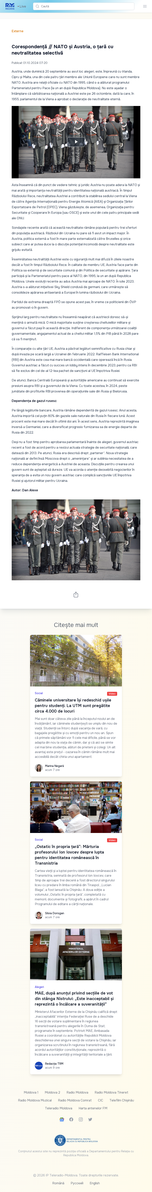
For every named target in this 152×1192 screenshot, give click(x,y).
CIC (100, 1100)
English (95, 1183)
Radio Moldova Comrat (75, 1100)
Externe (17, 31)
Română (58, 1183)
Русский (77, 1183)
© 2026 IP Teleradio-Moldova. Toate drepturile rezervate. (76, 1175)
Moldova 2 (52, 1092)
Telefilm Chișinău (121, 1100)
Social (39, 693)
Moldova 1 (31, 1092)
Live (22, 6)
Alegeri (39, 987)
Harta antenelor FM (93, 1108)
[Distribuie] (76, 594)
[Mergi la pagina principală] (10, 6)
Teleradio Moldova (58, 1108)
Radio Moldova (77, 1092)
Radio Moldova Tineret (111, 1092)
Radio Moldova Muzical (35, 1100)
